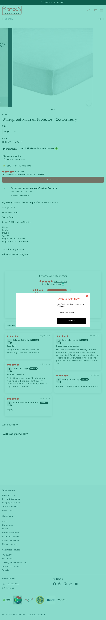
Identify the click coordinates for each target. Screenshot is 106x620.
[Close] (87, 296)
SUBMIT (71, 320)
